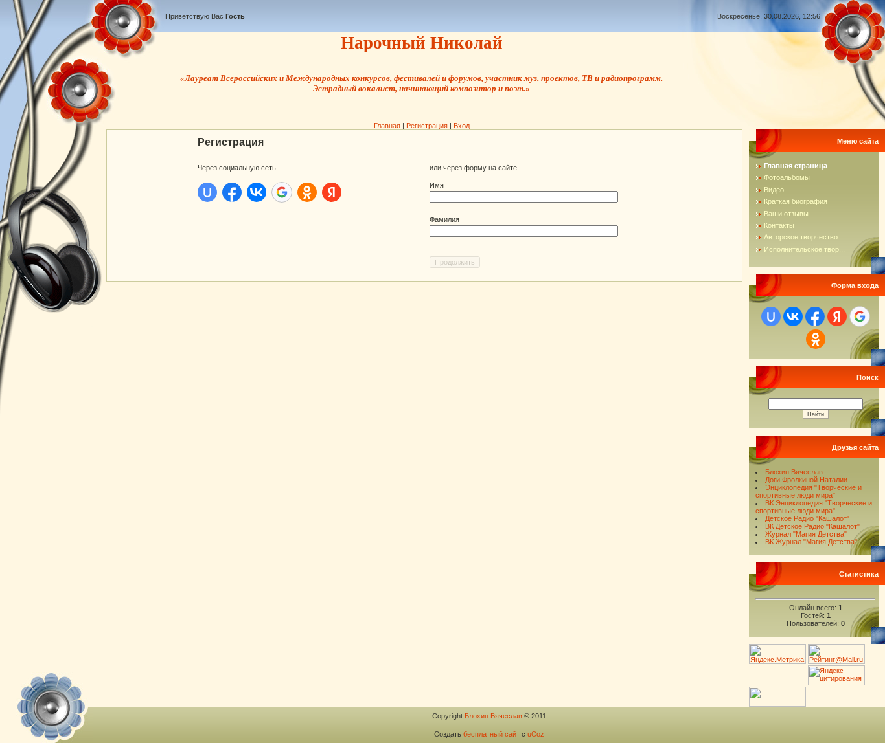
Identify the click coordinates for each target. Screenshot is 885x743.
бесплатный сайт (491, 734)
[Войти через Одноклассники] (307, 192)
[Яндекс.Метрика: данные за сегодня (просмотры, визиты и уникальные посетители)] (777, 654)
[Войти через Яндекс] (331, 192)
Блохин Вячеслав (794, 472)
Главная (387, 125)
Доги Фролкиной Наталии (806, 479)
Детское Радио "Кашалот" (807, 518)
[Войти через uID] (207, 192)
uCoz (535, 734)
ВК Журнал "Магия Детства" (811, 542)
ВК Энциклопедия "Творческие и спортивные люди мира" (813, 507)
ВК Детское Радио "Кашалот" (812, 526)
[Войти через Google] (281, 192)
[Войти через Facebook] (232, 192)
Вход (462, 125)
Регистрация (427, 125)
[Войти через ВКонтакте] (256, 192)
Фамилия (444, 219)
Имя (437, 185)
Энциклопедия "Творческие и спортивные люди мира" (808, 491)
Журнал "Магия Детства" (806, 534)
